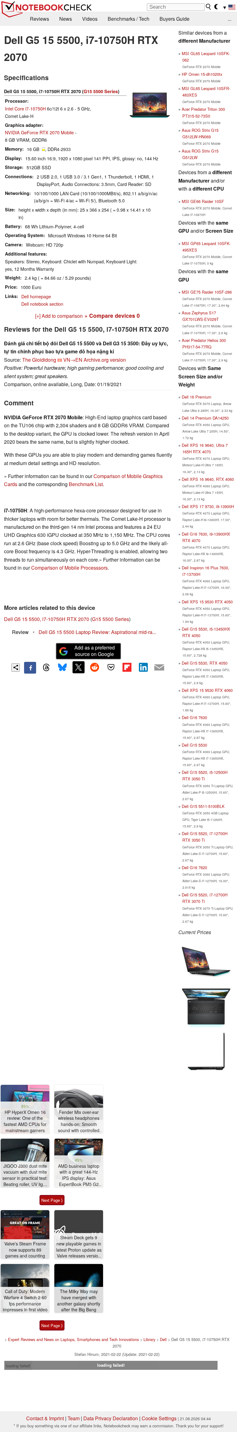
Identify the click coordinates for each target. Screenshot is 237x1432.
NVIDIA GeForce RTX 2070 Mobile (39, 132)
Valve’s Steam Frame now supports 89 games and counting (25, 1250)
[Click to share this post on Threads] (46, 668)
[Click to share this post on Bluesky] (62, 668)
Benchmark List (86, 484)
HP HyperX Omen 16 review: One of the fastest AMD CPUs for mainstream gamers (25, 1121)
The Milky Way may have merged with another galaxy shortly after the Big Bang (78, 1300)
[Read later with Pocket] (111, 667)
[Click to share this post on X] (78, 667)
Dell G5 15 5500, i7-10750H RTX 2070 (46, 619)
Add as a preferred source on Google (94, 651)
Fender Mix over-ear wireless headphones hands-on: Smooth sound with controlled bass (78, 1121)
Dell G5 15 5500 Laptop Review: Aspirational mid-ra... (97, 632)
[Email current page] (159, 668)
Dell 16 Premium (196, 397)
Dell (163, 1339)
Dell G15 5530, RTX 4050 (204, 663)
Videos (90, 18)
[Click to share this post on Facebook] (30, 668)
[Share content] (15, 667)
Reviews (39, 18)
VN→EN (72, 359)
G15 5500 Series (101, 91)
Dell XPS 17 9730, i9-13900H (208, 506)
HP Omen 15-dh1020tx (202, 74)
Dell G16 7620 (194, 867)
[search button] (208, 7)
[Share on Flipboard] (127, 667)
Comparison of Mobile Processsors (69, 567)
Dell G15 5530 (194, 745)
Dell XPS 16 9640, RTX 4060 (208, 479)
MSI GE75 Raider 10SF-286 (207, 292)
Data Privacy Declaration (110, 1418)
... (229, 18)
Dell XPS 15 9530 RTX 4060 (207, 690)
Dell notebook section (42, 303)
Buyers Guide (174, 18)
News (65, 18)
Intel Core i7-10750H (25, 108)
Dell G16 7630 (194, 717)
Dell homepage (36, 296)
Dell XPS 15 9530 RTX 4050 (207, 602)
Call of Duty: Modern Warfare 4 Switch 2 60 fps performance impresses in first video (25, 1300)
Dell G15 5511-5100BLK (203, 806)
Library (149, 1339)
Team (74, 1418)
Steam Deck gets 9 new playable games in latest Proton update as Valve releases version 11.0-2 (79, 1247)
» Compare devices (112, 315)
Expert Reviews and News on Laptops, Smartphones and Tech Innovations (73, 1339)
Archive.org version (105, 359)
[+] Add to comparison (59, 315)
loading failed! (18, 1366)
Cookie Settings (159, 1418)
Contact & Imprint (45, 1418)
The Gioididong (39, 359)
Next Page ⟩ (52, 1200)
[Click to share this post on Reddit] (95, 667)
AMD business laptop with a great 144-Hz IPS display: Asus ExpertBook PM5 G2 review (78, 1175)
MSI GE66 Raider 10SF (203, 201)
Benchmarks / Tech (128, 18)
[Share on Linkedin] (143, 667)
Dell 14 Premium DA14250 (205, 418)
